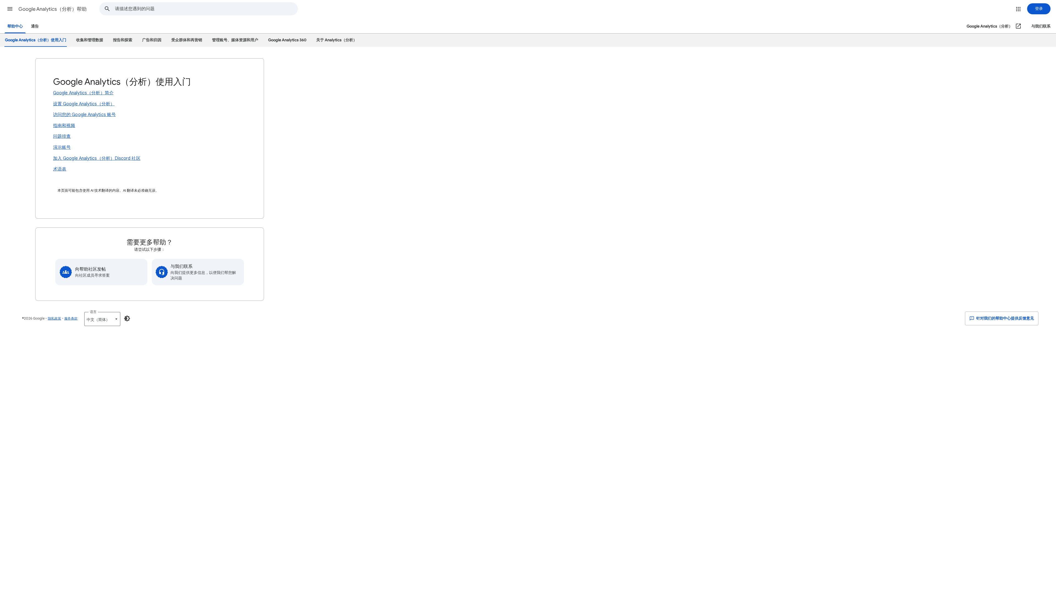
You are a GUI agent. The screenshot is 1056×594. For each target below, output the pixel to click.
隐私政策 (54, 318)
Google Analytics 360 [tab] (287, 40)
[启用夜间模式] (127, 318)
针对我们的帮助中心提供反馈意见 (1004, 318)
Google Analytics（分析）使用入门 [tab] (35, 40)
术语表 (59, 169)
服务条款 (71, 318)
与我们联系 (1040, 26)
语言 (93, 312)
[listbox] (102, 319)
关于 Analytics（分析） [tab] (336, 40)
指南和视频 (64, 125)
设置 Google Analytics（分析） (84, 104)
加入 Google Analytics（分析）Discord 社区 (97, 158)
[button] (9, 8)
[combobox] (206, 8)
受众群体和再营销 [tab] (186, 40)
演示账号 (62, 147)
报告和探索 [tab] (122, 40)
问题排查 (62, 136)
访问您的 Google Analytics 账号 (84, 114)
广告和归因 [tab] (151, 40)
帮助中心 (15, 26)
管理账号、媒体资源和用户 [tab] (235, 40)
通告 (35, 26)
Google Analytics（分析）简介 (83, 93)
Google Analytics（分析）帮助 (52, 9)
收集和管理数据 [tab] (89, 40)
